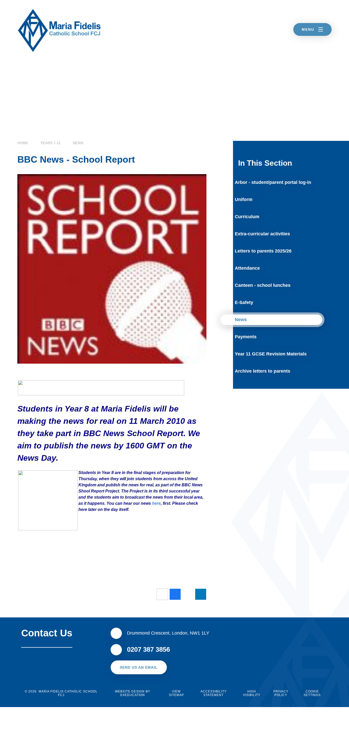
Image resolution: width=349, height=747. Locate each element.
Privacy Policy (280, 693)
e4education (132, 695)
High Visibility (251, 693)
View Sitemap (176, 693)
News (78, 143)
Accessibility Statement (214, 693)
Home (22, 143)
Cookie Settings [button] (312, 693)
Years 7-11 (50, 143)
